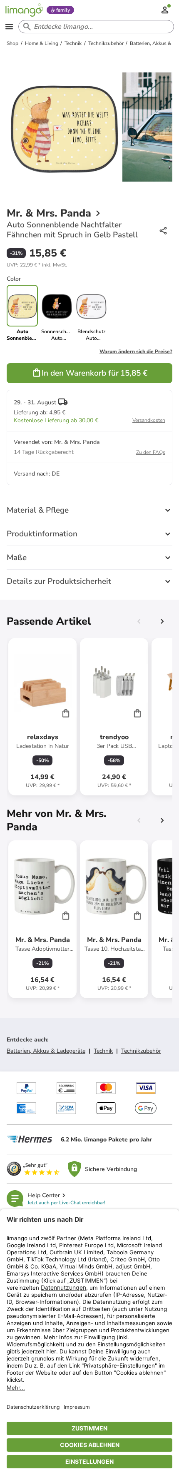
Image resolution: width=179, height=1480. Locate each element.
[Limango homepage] (24, 10)
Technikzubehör (141, 1051)
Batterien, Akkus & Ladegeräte (46, 1051)
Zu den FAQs (150, 452)
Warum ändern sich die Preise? (135, 351)
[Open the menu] (9, 27)
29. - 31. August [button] (35, 402)
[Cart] (65, 712)
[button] (37, 265)
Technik (103, 1051)
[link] (56, 313)
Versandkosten (148, 420)
